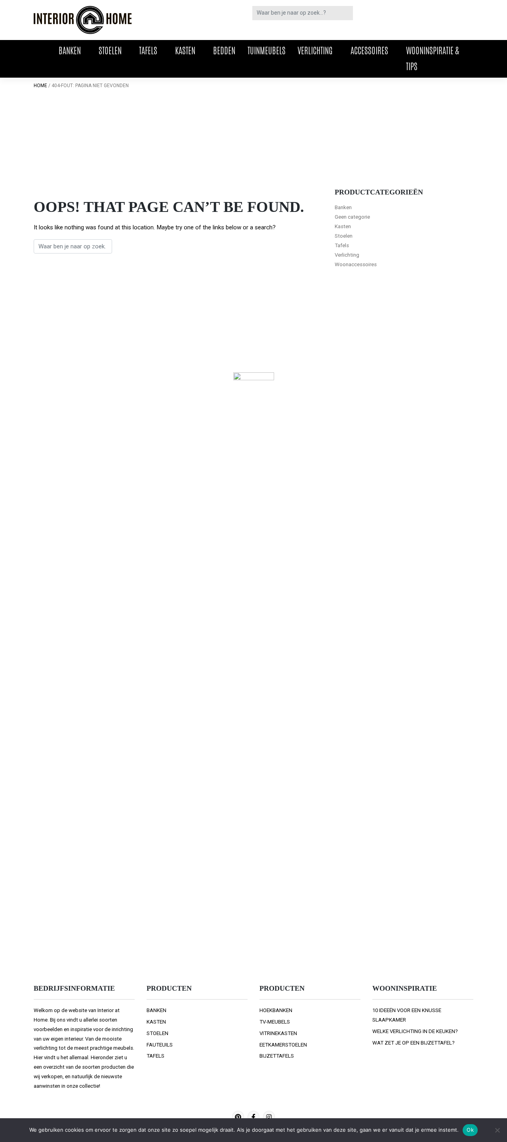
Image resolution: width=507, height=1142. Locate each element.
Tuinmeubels (267, 50)
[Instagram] (269, 1117)
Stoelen (110, 50)
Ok (470, 1130)
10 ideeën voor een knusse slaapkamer (406, 1015)
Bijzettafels (276, 1056)
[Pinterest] (238, 1117)
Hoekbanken (275, 1010)
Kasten (185, 50)
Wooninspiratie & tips (432, 58)
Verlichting (315, 50)
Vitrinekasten (278, 1033)
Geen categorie (352, 217)
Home (40, 85)
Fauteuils (160, 1045)
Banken (70, 50)
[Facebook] (253, 1117)
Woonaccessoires (356, 264)
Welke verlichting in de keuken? (415, 1031)
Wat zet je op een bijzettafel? (413, 1043)
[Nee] (497, 1130)
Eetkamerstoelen (283, 1045)
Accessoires (369, 50)
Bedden (224, 50)
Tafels (148, 50)
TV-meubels (274, 1022)
